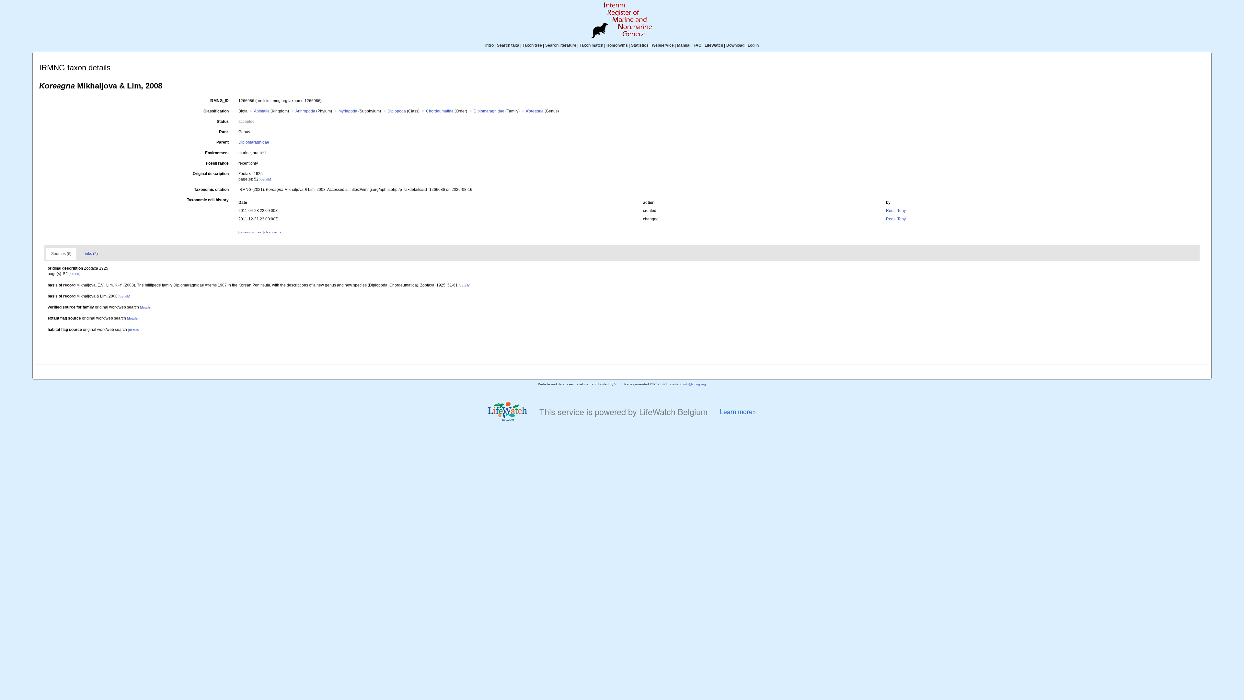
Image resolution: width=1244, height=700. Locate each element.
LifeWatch (714, 45)
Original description (211, 173)
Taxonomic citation (211, 189)
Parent (222, 142)
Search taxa (508, 45)
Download (735, 45)
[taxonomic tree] (250, 232)
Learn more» (738, 411)
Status (223, 121)
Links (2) (90, 253)
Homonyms (617, 45)
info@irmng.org (694, 384)
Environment (217, 153)
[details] (265, 179)
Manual (683, 45)
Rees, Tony (896, 210)
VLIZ (617, 384)
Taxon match (591, 45)
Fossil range (217, 163)
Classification (216, 111)
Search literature (560, 45)
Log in (753, 45)
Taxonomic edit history (208, 200)
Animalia (262, 111)
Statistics (640, 45)
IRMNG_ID (219, 101)
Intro (489, 45)
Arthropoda (305, 111)
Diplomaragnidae (489, 111)
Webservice (663, 45)
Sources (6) (61, 253)
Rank (224, 132)
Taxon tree (532, 45)
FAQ (697, 45)
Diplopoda (396, 111)
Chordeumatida (440, 111)
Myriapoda (348, 111)
